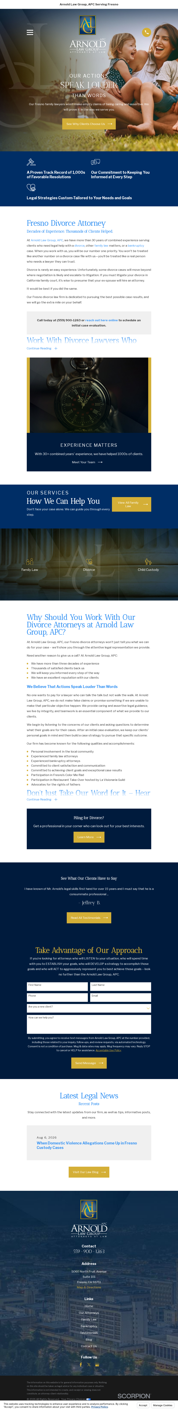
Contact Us (89, 1346)
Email (95, 995)
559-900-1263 (89, 1251)
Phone (32, 995)
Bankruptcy (89, 1326)
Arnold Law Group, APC (47, 240)
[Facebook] (81, 1365)
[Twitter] (89, 1365)
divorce (79, 245)
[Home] (87, 32)
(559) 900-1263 (69, 320)
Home (89, 1306)
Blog (89, 1339)
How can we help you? (41, 1017)
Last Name (98, 985)
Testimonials (89, 1333)
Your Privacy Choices (73, 1399)
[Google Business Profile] (97, 1365)
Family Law (89, 1319)
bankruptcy (136, 245)
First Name (34, 985)
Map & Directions (89, 1287)
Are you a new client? (40, 1006)
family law (101, 245)
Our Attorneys (89, 1313)
